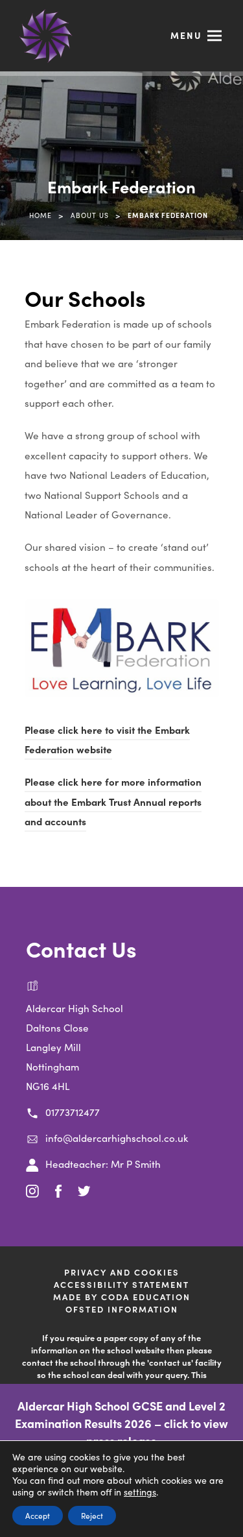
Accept (37, 1515)
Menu (186, 35)
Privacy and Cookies (121, 1272)
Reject (92, 1515)
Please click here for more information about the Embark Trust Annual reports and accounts (113, 803)
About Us (90, 215)
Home (40, 215)
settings (140, 1491)
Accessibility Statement (121, 1284)
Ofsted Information (121, 1309)
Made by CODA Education (138, 1296)
